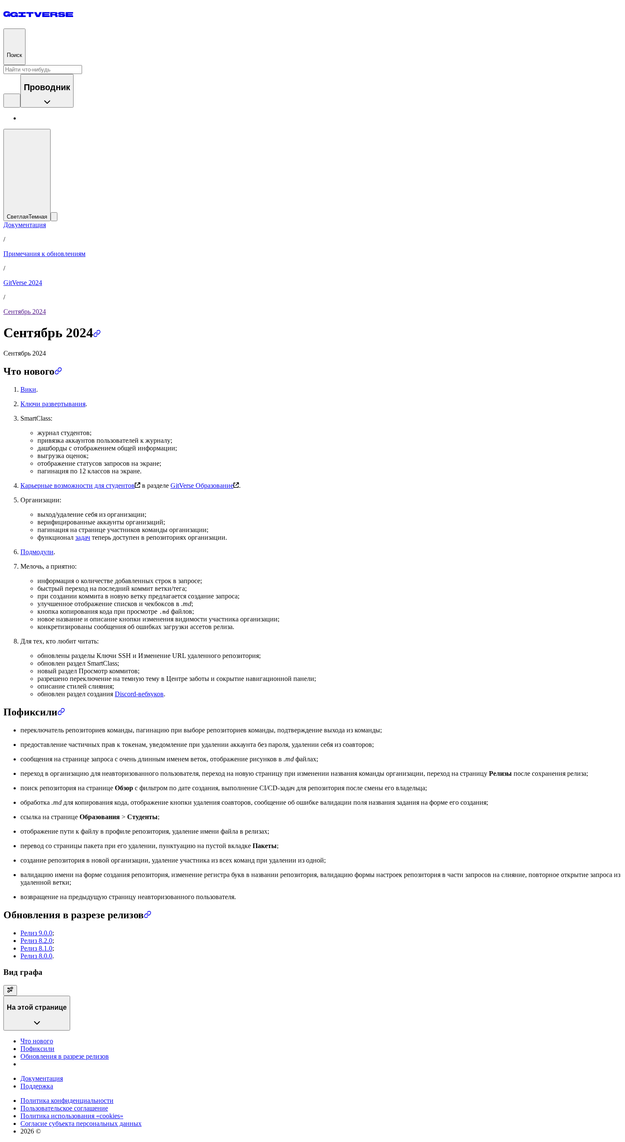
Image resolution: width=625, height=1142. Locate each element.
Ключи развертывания (52, 403)
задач (82, 537)
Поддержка (36, 1086)
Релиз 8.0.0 (36, 956)
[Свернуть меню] (54, 216)
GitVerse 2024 (22, 282)
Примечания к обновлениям (44, 253)
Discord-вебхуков (139, 694)
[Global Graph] (10, 990)
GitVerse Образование (201, 485)
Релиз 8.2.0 (36, 940)
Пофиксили (37, 1048)
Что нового (36, 1041)
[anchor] (97, 332)
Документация (24, 224)
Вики (28, 389)
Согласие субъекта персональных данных (81, 1123)
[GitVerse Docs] (38, 14)
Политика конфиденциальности (67, 1100)
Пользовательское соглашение (64, 1108)
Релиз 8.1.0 (36, 948)
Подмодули (37, 551)
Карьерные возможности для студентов (77, 485)
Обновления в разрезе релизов (64, 1056)
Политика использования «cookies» (71, 1115)
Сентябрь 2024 (24, 311)
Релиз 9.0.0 (36, 933)
